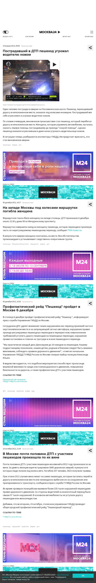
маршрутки (34, 244)
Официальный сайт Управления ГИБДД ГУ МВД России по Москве (15, 380)
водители (20, 391)
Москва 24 (48, 32)
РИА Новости (74, 230)
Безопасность (27, 302)
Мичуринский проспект (20, 244)
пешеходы (7, 145)
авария (14, 145)
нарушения (16, 526)
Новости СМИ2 (8, 184)
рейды (27, 391)
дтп (20, 145)
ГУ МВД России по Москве (12, 517)
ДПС (4, 391)
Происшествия (26, 46)
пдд (32, 391)
